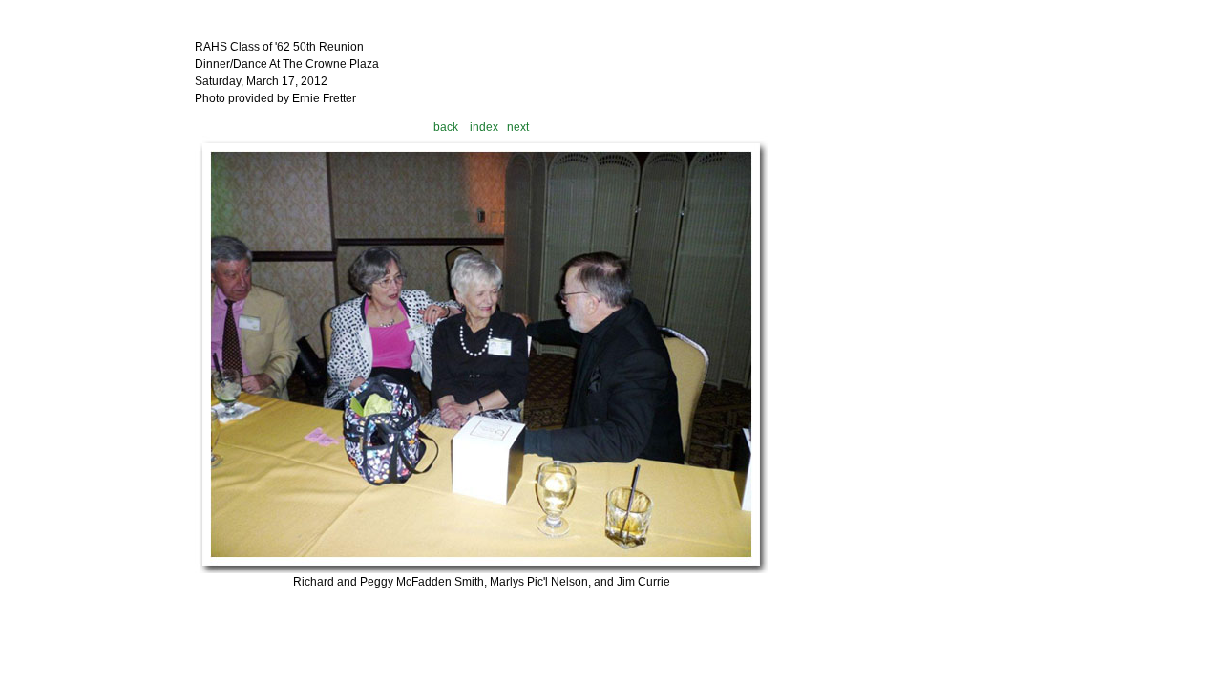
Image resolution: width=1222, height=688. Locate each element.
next (518, 127)
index (484, 127)
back (445, 127)
